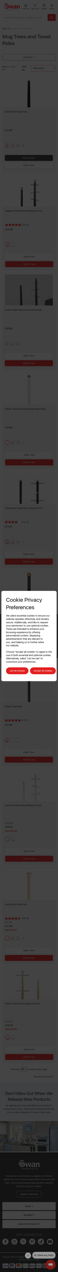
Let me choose (17, 670)
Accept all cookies (43, 670)
